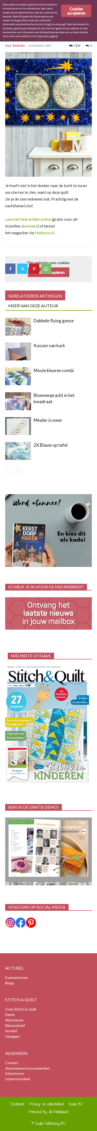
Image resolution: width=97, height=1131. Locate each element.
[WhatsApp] (46, 269)
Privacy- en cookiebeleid (46, 1104)
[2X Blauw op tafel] (18, 451)
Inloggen (12, 1036)
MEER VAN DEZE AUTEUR (33, 305)
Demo (10, 1014)
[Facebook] (10, 269)
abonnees (29, 226)
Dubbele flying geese (54, 320)
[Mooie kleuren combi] (18, 376)
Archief (11, 1031)
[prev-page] (8, 470)
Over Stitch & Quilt (20, 1009)
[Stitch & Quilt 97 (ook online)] (48, 724)
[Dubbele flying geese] (18, 327)
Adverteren (14, 1073)
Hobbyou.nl (44, 232)
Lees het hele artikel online (28, 219)
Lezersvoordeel (17, 1079)
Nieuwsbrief (15, 1025)
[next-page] (16, 470)
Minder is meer (48, 420)
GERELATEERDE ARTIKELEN (35, 295)
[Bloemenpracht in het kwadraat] (18, 401)
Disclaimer (17, 1104)
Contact (12, 1063)
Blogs (9, 983)
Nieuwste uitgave (31, 655)
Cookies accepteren (76, 10)
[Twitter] (22, 269)
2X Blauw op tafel (51, 445)
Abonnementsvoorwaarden (27, 1068)
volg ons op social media (36, 907)
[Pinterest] (34, 269)
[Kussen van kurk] (18, 351)
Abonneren (14, 1020)
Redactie (19, 45)
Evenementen (16, 977)
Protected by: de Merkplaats (48, 1111)
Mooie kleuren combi (54, 370)
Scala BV (75, 1104)
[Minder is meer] (18, 426)
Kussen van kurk (49, 345)
